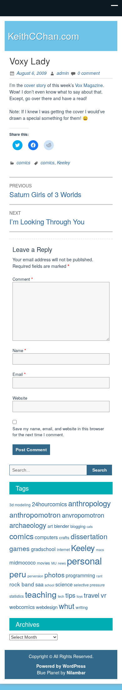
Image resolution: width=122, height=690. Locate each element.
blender (61, 526)
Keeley (63, 162)
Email (19, 374)
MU (54, 563)
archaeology (27, 525)
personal (84, 560)
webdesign (47, 607)
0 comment (89, 73)
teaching (41, 594)
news (62, 563)
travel (91, 595)
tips (70, 595)
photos (54, 574)
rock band (21, 584)
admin (63, 73)
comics (23, 162)
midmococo (22, 562)
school (49, 585)
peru (17, 574)
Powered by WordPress (61, 666)
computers (46, 537)
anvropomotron (83, 514)
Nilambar (76, 672)
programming (80, 575)
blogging (77, 526)
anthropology (89, 503)
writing (82, 607)
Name (19, 350)
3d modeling (20, 504)
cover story (35, 85)
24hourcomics (49, 504)
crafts (64, 537)
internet (63, 549)
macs (100, 549)
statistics (16, 596)
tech (61, 596)
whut (66, 606)
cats (90, 526)
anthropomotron (35, 514)
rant (99, 576)
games (19, 548)
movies (43, 563)
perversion (35, 576)
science (64, 584)
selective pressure (89, 584)
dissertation (89, 536)
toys (80, 596)
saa (39, 584)
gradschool (43, 548)
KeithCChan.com (43, 36)
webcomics (22, 607)
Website (20, 398)
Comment (23, 279)
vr (103, 595)
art (50, 526)
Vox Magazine (89, 85)
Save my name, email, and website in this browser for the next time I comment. (58, 432)
